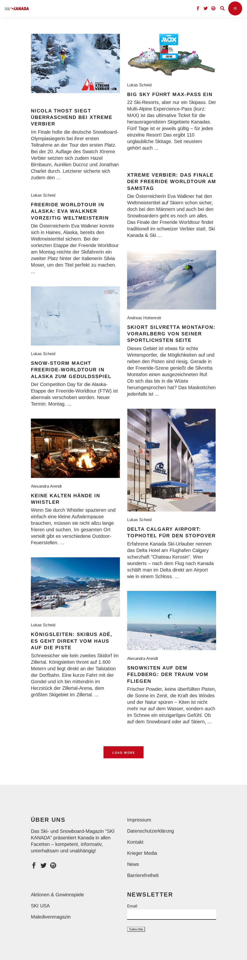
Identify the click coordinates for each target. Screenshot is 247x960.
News (133, 864)
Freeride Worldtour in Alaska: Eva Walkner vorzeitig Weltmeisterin (70, 211)
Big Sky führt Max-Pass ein (170, 94)
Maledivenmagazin (51, 916)
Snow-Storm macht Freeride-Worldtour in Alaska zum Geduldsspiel (71, 369)
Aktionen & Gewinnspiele (57, 894)
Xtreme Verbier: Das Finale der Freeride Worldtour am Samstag (171, 181)
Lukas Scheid (140, 85)
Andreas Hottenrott (145, 318)
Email (132, 906)
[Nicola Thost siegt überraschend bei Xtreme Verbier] (75, 63)
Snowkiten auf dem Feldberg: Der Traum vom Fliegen (167, 674)
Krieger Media (142, 853)
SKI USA (40, 905)
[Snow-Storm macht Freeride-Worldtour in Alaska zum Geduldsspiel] (75, 315)
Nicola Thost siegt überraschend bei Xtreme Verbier (71, 117)
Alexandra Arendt (47, 486)
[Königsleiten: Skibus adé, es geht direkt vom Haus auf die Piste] (75, 587)
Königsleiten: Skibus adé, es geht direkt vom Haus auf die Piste (71, 641)
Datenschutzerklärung (150, 831)
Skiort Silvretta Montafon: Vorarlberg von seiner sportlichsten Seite (171, 334)
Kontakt (135, 842)
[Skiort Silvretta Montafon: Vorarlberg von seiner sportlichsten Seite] (171, 280)
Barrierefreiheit (143, 875)
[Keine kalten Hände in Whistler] (75, 448)
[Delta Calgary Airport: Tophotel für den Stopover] (171, 460)
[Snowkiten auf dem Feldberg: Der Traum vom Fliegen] (171, 620)
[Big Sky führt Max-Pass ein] (171, 55)
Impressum (139, 819)
